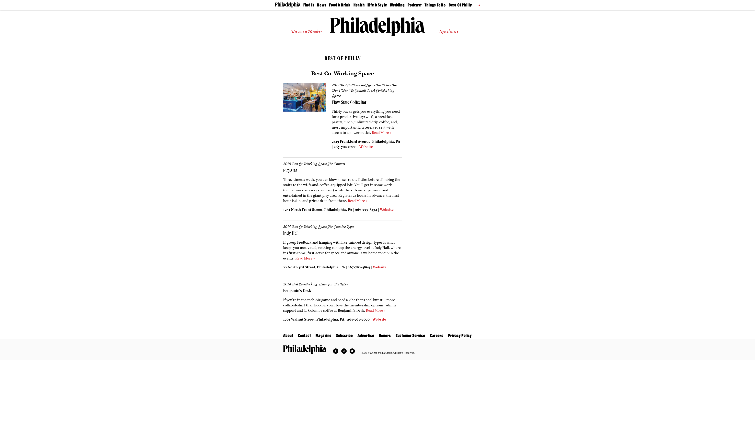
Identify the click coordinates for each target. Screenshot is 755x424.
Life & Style (377, 5)
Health (359, 5)
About (288, 335)
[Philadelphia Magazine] (304, 349)
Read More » (381, 133)
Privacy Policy (460, 335)
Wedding (397, 5)
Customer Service (410, 335)
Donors (385, 335)
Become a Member (306, 31)
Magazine (323, 335)
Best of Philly (460, 5)
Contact (304, 335)
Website (366, 147)
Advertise (365, 335)
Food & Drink (340, 5)
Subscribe (344, 335)
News (321, 5)
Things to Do (435, 5)
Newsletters (448, 31)
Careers (436, 335)
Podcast (415, 5)
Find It (308, 5)
